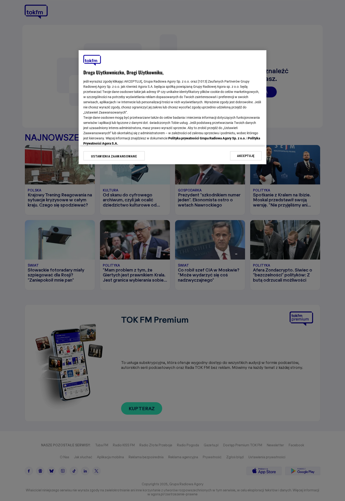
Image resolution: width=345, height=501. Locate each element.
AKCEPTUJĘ (246, 155)
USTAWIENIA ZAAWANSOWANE (114, 156)
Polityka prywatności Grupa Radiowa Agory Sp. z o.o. (207, 138)
